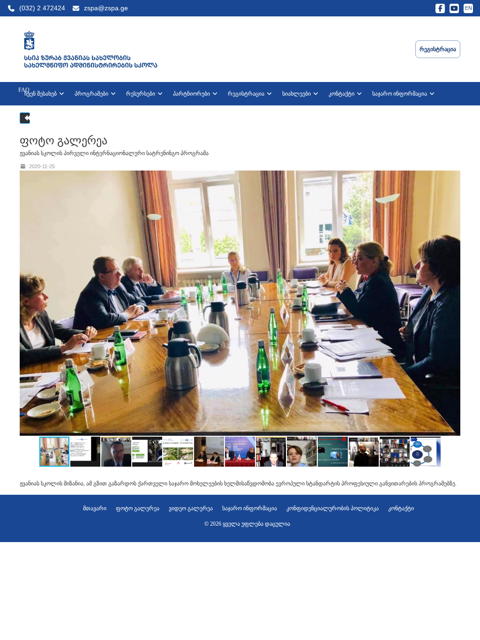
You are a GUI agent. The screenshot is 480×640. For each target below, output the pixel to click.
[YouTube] (454, 8)
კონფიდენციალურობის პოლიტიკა (332, 508)
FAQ (24, 90)
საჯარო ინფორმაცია (400, 93)
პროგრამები (92, 93)
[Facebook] (440, 8)
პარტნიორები (192, 93)
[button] (451, 303)
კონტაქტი (342, 93)
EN (468, 8)
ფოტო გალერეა (137, 508)
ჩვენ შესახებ (41, 93)
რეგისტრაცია (247, 93)
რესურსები (141, 93)
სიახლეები (297, 93)
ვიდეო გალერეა (191, 508)
